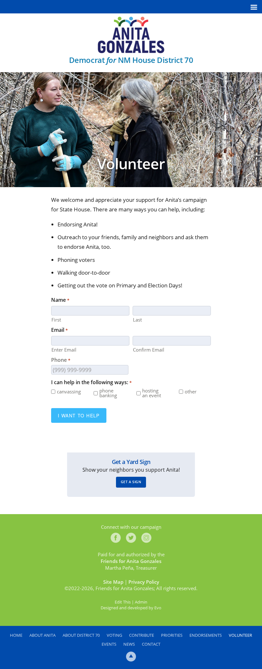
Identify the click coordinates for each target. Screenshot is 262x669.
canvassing (68, 391)
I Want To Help (79, 415)
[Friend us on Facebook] (116, 538)
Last (137, 319)
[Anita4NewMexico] (131, 35)
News (129, 644)
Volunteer (240, 635)
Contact (151, 644)
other (190, 391)
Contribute (141, 635)
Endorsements (205, 635)
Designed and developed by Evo (131, 608)
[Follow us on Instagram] (146, 538)
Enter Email (63, 349)
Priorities (171, 635)
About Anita (42, 635)
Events (109, 644)
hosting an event (151, 393)
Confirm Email (148, 349)
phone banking (108, 393)
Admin (141, 602)
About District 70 (81, 635)
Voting (114, 635)
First (56, 319)
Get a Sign (131, 481)
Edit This (123, 602)
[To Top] (131, 656)
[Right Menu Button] (253, 7)
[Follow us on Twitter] (131, 538)
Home (16, 635)
